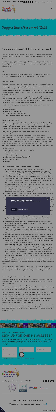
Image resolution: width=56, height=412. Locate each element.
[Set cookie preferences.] (3, 409)
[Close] (48, 199)
